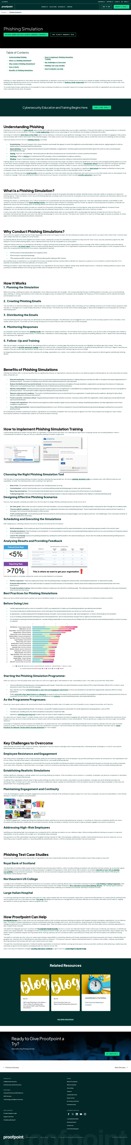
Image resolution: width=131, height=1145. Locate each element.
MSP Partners (7, 1096)
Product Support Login (10, 1113)
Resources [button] (61, 6)
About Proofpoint (72, 1081)
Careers (69, 1091)
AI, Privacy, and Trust (73, 1101)
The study (39, 899)
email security (32, 173)
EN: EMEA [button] (124, 1)
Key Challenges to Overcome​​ (55, 62)
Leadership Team (72, 1094)
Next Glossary (120, 1067)
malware (57, 696)
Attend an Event (71, 1122)
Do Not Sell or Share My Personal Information (70, 1137)
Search (5, 1)
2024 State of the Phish (29, 135)
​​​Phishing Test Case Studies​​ (55, 65)
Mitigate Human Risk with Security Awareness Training (25, 34)
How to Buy (70, 1088)
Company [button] (69, 6)
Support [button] (109, 1)
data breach (94, 168)
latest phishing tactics (37, 202)
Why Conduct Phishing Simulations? (22, 64)
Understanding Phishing (17, 57)
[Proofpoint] (8, 7)
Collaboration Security (10, 1081)
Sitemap (53, 1137)
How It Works (14, 67)
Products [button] (45, 6)
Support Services (9, 1116)
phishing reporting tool (26, 714)
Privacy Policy (44, 1137)
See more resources (65, 1019)
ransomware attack (91, 163)
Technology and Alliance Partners (13, 1099)
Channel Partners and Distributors (13, 1093)
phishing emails (35, 331)
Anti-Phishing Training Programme (108, 884)
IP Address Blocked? (10, 1120)
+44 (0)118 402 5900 (72, 1119)
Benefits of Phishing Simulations (21, 70)
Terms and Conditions (32, 1137)
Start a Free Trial (101, 107)
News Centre (71, 1098)
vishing (26, 156)
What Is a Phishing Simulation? (20, 60)
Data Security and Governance (12, 1085)
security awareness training (28, 347)
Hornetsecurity (71, 1104)
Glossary (3, 12)
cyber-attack (28, 130)
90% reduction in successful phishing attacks (86, 885)
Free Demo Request (73, 1128)
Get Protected (111, 1054)
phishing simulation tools (81, 479)
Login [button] (116, 1)
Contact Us (70, 1125)
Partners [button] (101, 1)
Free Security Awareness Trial (63, 34)
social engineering (42, 132)
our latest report (24, 246)
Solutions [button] (53, 6)
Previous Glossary (12, 1067)
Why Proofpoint (71, 1085)
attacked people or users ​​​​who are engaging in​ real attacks (47, 690)
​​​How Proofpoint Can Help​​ (54, 69)
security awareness (85, 175)
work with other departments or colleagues (30, 694)
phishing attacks (34, 140)
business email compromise (74, 82)
